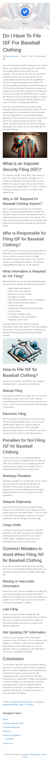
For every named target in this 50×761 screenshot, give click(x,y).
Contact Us (7, 743)
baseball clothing (10, 704)
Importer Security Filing (13, 723)
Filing (21, 704)
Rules (30, 704)
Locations (9, 739)
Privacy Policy (35, 755)
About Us (7, 731)
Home (5, 719)
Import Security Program (22, 702)
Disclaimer (25, 755)
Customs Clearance (11, 727)
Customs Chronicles (11, 735)
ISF (25, 704)
